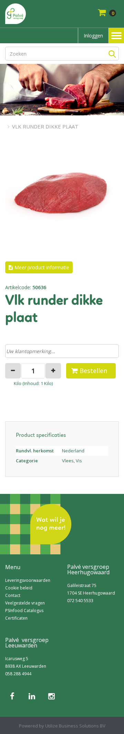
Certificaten (16, 618)
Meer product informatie (41, 267)
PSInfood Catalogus (24, 610)
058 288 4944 (18, 674)
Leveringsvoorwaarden (27, 580)
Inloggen (93, 35)
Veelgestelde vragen (25, 603)
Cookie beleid (18, 588)
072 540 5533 (80, 600)
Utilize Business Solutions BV (75, 726)
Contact (12, 595)
